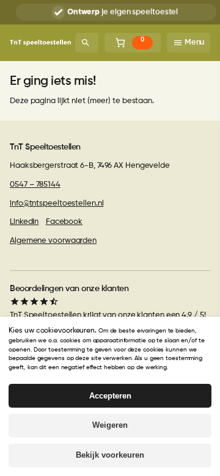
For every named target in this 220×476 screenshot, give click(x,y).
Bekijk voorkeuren (110, 455)
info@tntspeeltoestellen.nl (56, 203)
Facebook (64, 222)
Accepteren (110, 395)
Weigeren (110, 425)
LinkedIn (24, 222)
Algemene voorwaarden (53, 241)
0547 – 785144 (35, 185)
